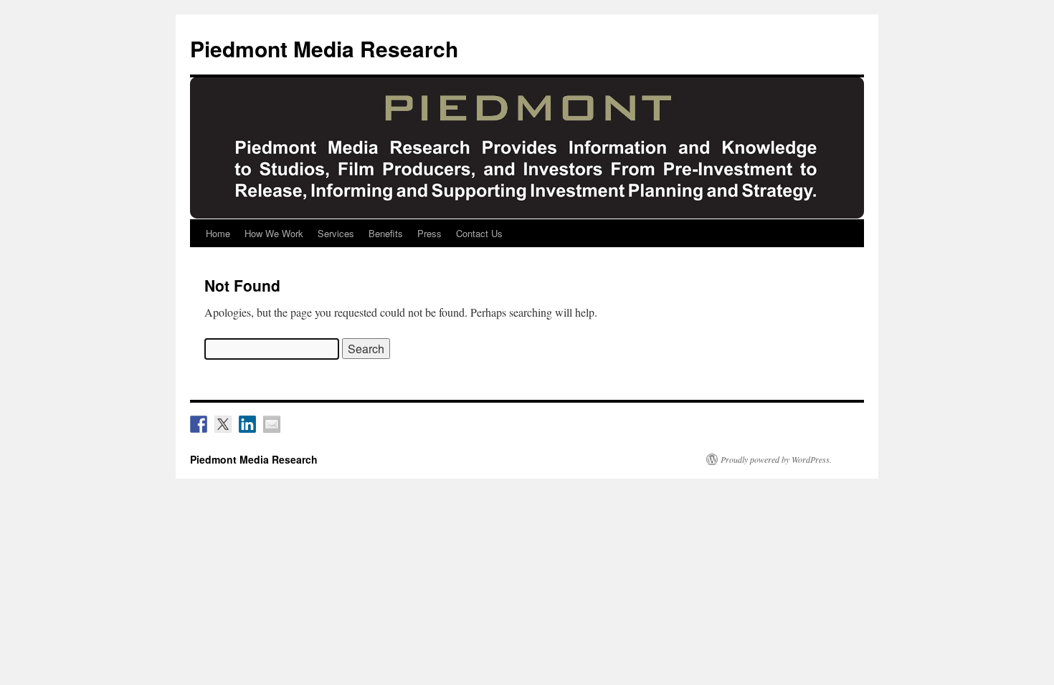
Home (218, 233)
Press (429, 233)
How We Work (273, 233)
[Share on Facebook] (198, 424)
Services (336, 233)
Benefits (386, 233)
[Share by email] (271, 424)
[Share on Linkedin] (247, 424)
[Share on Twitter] (223, 424)
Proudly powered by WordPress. (776, 459)
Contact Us (479, 233)
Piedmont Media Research (324, 48)
